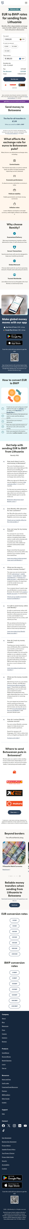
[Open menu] (26, 2)
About (4, 1018)
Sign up (4, 1068)
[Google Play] (14, 336)
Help (3, 1114)
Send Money (5, 1053)
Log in (3, 1064)
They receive (7, 55)
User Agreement (6, 1138)
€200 (6, 46)
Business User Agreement (9, 1141)
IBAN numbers (6, 1095)
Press (3, 1030)
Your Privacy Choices (8, 1153)
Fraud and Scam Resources (10, 1087)
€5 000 (7, 51)
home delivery (18, 575)
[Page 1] (11, 876)
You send (5, 36)
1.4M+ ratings (15, 330)
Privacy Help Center (8, 1157)
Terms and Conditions (12, 133)
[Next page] (20, 876)
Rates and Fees (6, 1079)
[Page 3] (14, 876)
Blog (3, 1022)
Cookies (4, 1168)
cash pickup (16, 574)
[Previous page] (9, 876)
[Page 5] (18, 876)
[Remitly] (2, 3)
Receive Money (6, 1056)
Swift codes (5, 1083)
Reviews (4, 1041)
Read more (6, 869)
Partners (4, 1091)
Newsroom (5, 1026)
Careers (4, 1034)
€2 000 (14, 46)
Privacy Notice (6, 1145)
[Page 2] (13, 876)
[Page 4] (16, 876)
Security (4, 1161)
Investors (4, 1037)
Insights (4, 1102)
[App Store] (14, 342)
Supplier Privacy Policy (8, 1149)
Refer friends (5, 1098)
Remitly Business (6, 1060)
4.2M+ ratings (15, 327)
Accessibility (5, 1165)
